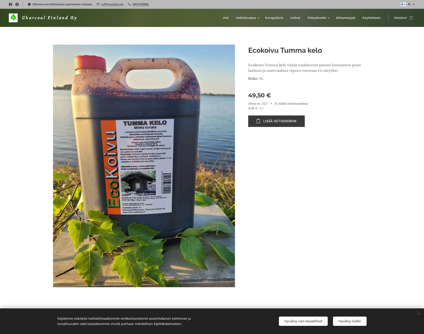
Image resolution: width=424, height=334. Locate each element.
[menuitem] (227, 17)
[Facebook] (10, 4)
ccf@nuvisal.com (112, 4)
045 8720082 (141, 4)
